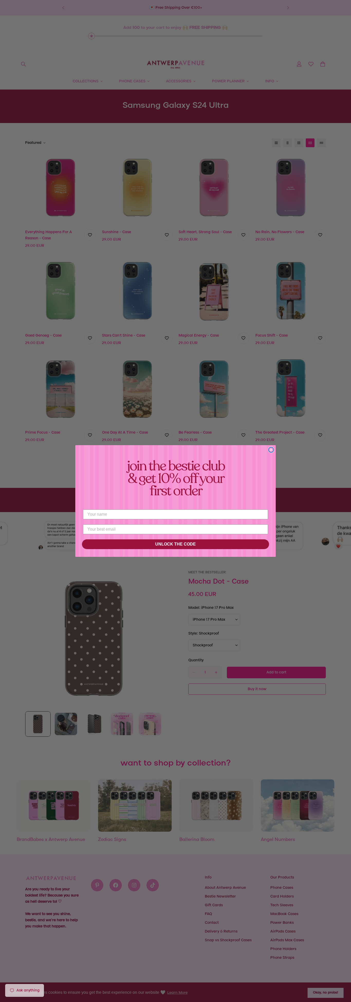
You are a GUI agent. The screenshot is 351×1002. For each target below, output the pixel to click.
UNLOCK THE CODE (175, 544)
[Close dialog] (271, 449)
